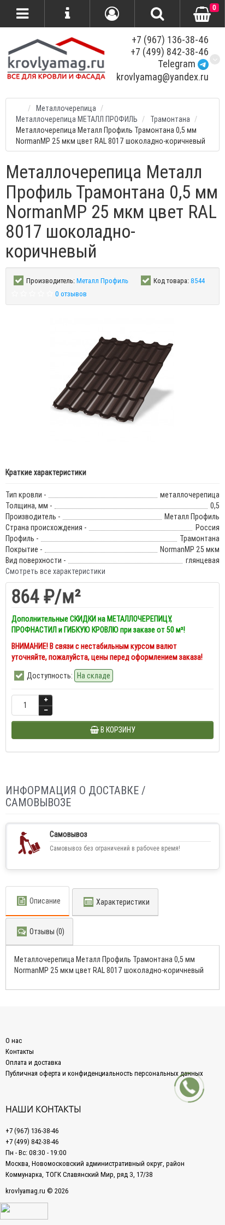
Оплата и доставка (33, 1062)
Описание (45, 901)
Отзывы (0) (46, 931)
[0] (202, 14)
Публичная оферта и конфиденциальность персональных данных (104, 1073)
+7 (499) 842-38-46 (170, 51)
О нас (13, 1040)
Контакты (19, 1051)
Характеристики (123, 902)
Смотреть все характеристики (55, 571)
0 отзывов (71, 293)
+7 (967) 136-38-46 (170, 39)
